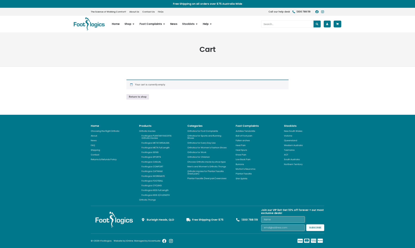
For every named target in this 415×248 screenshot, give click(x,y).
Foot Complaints (247, 126)
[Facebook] (317, 11)
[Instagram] (322, 11)
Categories (194, 126)
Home (95, 126)
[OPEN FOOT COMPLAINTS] (164, 24)
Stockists (290, 126)
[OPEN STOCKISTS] (196, 24)
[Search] (317, 24)
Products (145, 126)
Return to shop (138, 96)
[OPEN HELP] (210, 24)
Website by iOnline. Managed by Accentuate (137, 240)
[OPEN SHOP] (133, 24)
